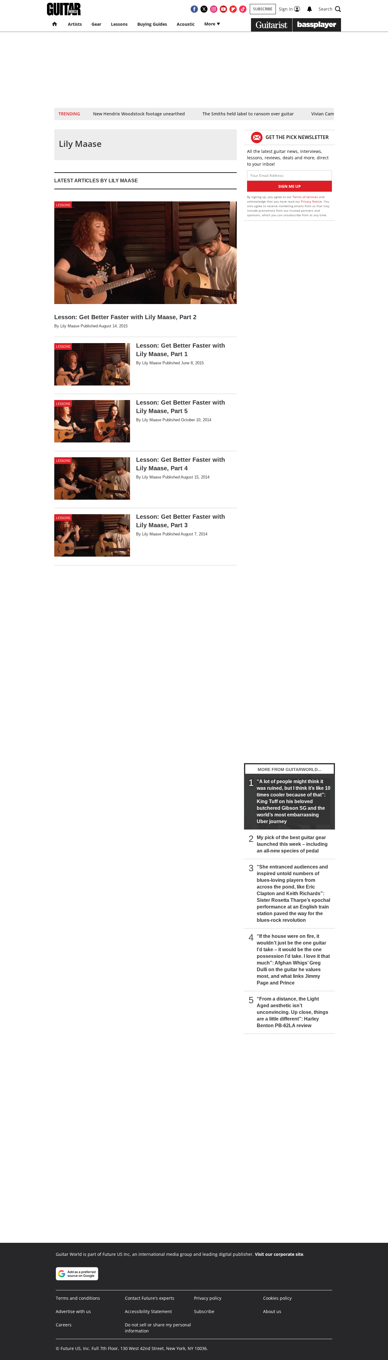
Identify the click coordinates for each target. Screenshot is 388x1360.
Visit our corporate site (279, 1254)
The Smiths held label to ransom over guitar (248, 114)
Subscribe (263, 9)
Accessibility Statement (148, 1311)
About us (272, 1311)
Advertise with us (73, 1311)
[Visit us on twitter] (204, 9)
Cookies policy (277, 1298)
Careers (64, 1325)
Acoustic (186, 24)
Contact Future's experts (149, 1298)
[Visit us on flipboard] (233, 9)
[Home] (55, 24)
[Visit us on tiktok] (242, 9)
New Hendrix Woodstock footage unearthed (139, 114)
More (210, 24)
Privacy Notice (311, 201)
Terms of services (306, 197)
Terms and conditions (78, 1298)
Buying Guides (152, 24)
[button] (330, 9)
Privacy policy (207, 1298)
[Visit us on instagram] (213, 9)
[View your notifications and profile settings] (309, 9)
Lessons (119, 24)
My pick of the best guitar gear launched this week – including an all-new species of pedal (292, 844)
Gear (96, 24)
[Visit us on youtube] (223, 9)
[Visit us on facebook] (194, 9)
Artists (75, 24)
